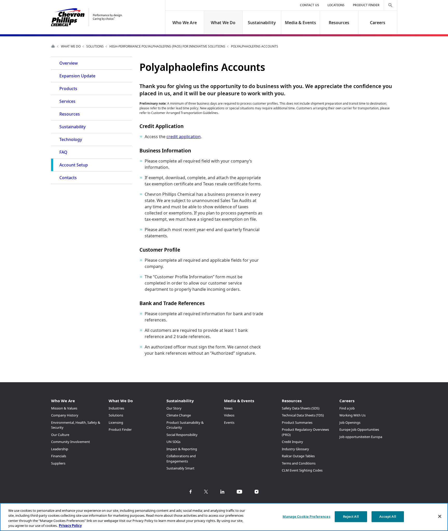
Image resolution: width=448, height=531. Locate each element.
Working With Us (352, 415)
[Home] (86, 17)
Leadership (59, 449)
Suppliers (58, 463)
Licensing (116, 422)
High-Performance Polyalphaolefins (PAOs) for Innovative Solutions (167, 46)
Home (53, 46)
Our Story (173, 408)
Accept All (387, 516)
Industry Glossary (295, 449)
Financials (58, 456)
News (228, 408)
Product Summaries (297, 422)
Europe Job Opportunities (359, 429)
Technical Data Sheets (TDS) (303, 415)
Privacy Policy (70, 525)
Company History (64, 415)
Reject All (351, 516)
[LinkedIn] (222, 492)
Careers (377, 22)
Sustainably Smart (180, 468)
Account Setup (73, 165)
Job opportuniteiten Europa (360, 436)
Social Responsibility (182, 434)
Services (67, 101)
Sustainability (262, 22)
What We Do (223, 22)
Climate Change (178, 415)
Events (229, 422)
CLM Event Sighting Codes (302, 470)
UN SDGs (173, 441)
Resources (339, 22)
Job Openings (349, 422)
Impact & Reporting (181, 449)
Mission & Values (64, 408)
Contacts (68, 177)
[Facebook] (191, 492)
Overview (68, 63)
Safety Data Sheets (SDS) (300, 408)
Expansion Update (77, 76)
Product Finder (366, 5)
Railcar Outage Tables (298, 456)
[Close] (439, 516)
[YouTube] (239, 492)
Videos (229, 415)
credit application (183, 136)
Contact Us (309, 5)
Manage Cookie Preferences (306, 516)
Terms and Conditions (299, 463)
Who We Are (184, 22)
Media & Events (300, 22)
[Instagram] (256, 492)
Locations (336, 5)
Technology (70, 139)
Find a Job (347, 408)
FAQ (63, 152)
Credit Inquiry (292, 441)
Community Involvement (70, 441)
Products (68, 88)
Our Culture (60, 434)
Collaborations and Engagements (181, 458)
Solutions (95, 46)
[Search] (390, 5)
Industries (116, 408)
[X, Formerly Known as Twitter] (206, 492)
